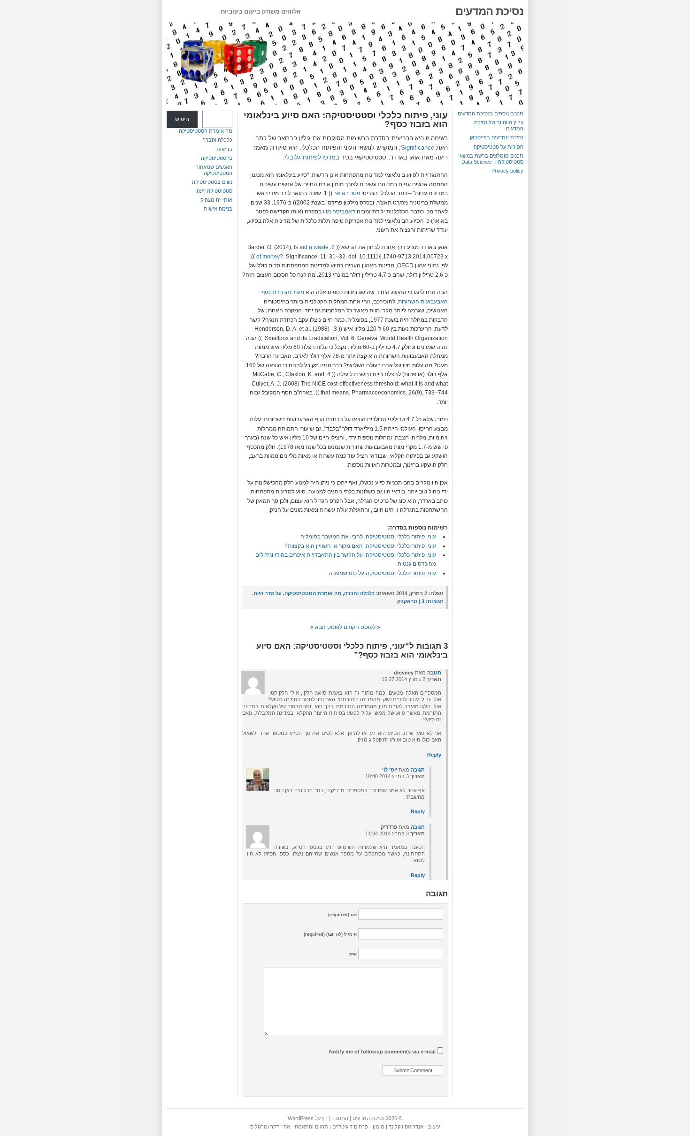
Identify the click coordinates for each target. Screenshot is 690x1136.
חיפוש (182, 119)
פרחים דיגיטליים (350, 1126)
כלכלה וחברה (217, 140)
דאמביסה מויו (339, 211)
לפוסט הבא (328, 627)
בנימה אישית (218, 209)
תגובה (434, 672)
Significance (417, 147)
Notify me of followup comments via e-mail (382, 1051)
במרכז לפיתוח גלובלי (312, 157)
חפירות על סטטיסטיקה (498, 147)
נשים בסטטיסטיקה (212, 182)
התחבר (340, 1118)
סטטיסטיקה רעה (214, 191)
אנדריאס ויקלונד (406, 1126)
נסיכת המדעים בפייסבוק (496, 137)
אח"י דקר (280, 1126)
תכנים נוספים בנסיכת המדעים (490, 113)
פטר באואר (347, 193)
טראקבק (407, 601)
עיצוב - (431, 1126)
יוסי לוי (389, 769)
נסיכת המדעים (489, 11)
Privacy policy (507, 171)
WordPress (301, 1118)
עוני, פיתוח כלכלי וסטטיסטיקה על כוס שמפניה (382, 573)
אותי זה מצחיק (216, 200)
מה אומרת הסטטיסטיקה (205, 131)
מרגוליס (259, 1126)
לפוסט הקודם (360, 627)
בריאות (224, 149)
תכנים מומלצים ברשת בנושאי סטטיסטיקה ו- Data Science (490, 159)
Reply (434, 754)
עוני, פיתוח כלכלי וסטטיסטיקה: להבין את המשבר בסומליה (368, 536)
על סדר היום (267, 593)
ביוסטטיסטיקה (216, 158)
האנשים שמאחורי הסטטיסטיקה (213, 170)
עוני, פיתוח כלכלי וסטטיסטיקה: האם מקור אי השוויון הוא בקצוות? (360, 546)
